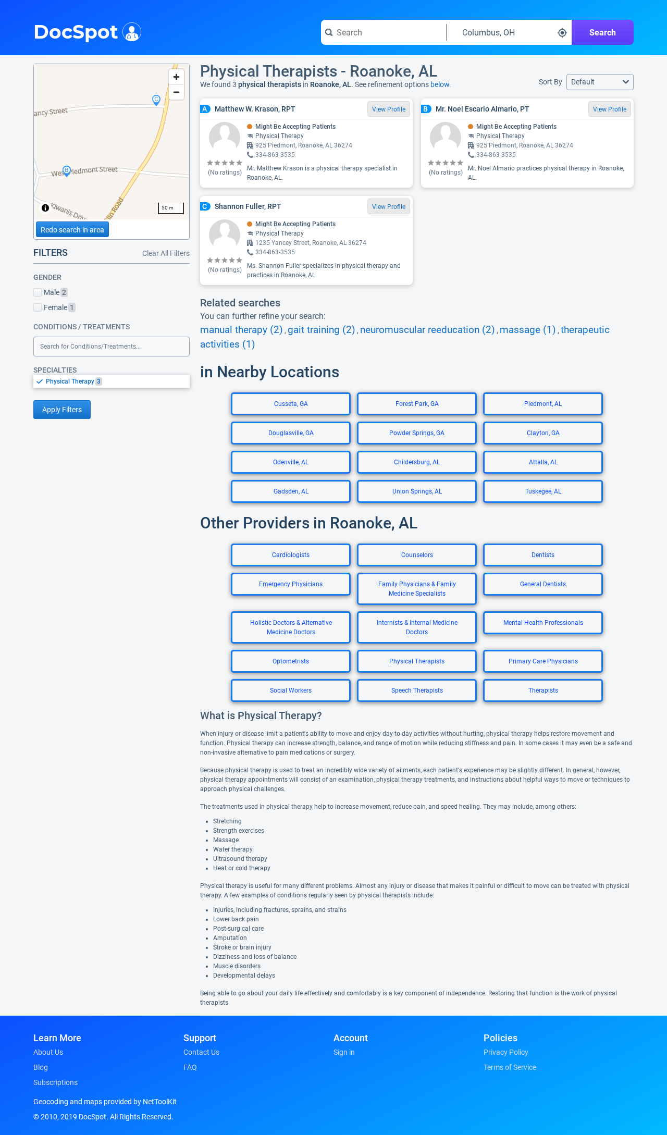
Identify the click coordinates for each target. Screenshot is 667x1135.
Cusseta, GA (291, 404)
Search (602, 33)
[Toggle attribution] (45, 208)
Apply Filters (62, 409)
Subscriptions (55, 1082)
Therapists (543, 690)
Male (55, 292)
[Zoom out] (176, 92)
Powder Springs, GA (416, 433)
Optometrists (291, 661)
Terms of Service (510, 1067)
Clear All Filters (166, 253)
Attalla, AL (543, 462)
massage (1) (528, 330)
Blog (40, 1067)
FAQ (190, 1067)
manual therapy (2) (241, 330)
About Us (48, 1052)
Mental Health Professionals (543, 622)
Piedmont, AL (543, 404)
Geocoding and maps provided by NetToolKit (105, 1101)
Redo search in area (72, 230)
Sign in (344, 1052)
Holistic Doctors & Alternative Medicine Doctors (291, 627)
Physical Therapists (416, 661)
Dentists (543, 555)
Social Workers (291, 690)
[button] (600, 82)
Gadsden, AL (291, 491)
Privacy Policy (506, 1052)
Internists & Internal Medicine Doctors (417, 627)
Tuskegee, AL (543, 491)
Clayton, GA (543, 433)
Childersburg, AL (417, 462)
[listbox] (111, 381)
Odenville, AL (290, 462)
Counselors (417, 555)
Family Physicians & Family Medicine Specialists (417, 589)
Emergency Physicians (291, 584)
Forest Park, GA (417, 404)
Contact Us (201, 1052)
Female (59, 307)
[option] (118, 381)
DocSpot (75, 30)
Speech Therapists (417, 690)
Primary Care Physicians (543, 661)
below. (440, 84)
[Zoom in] (176, 76)
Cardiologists (291, 555)
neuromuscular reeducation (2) (427, 330)
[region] (111, 141)
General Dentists (543, 584)
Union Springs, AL (417, 491)
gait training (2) (321, 330)
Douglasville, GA (291, 433)
